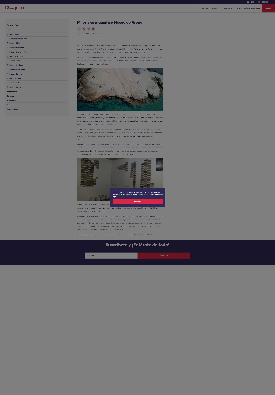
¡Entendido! (138, 202)
